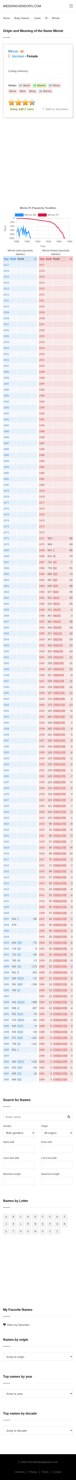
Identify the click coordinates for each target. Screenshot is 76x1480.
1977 (6, 502)
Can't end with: (49, 1158)
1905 (6, 930)
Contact (57, 1472)
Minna (56, 85)
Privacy (33, 1472)
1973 (6, 526)
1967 (6, 562)
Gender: (7, 1126)
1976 (6, 508)
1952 (6, 651)
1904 (6, 936)
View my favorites (18, 1324)
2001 (6, 360)
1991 (6, 419)
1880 (6, 1079)
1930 (6, 782)
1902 (6, 948)
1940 (6, 722)
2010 (6, 306)
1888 (6, 1032)
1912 (6, 889)
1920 (6, 841)
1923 (6, 823)
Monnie (47, 91)
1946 (6, 687)
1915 (6, 871)
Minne (12, 91)
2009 (6, 312)
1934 (6, 758)
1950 (6, 663)
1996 (6, 389)
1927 (6, 800)
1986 (6, 449)
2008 (6, 318)
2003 (6, 348)
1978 (6, 496)
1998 (6, 377)
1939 (6, 728)
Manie (26, 85)
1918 (6, 853)
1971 (6, 538)
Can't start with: (11, 1158)
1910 (6, 901)
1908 (6, 913)
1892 (6, 1008)
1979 (6, 490)
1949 (6, 669)
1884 (6, 1055)
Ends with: (46, 1142)
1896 (6, 984)
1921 (6, 835)
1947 (6, 681)
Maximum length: (50, 1174)
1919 (6, 847)
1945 (6, 693)
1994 (6, 401)
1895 (6, 990)
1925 (6, 812)
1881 (6, 1073)
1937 (6, 740)
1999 (6, 372)
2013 (6, 288)
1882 (6, 1067)
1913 (6, 883)
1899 (6, 966)
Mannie (41, 85)
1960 (6, 603)
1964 (6, 580)
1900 (6, 960)
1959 (6, 609)
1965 (6, 574)
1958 (6, 615)
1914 (6, 877)
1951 (6, 657)
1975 (6, 514)
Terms (45, 1472)
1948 (6, 675)
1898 (6, 972)
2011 (6, 300)
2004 (6, 342)
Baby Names (22, 18)
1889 (6, 1026)
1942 (6, 710)
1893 (6, 1002)
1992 (6, 413)
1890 (6, 1020)
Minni (23, 91)
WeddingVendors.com (22, 6)
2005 (6, 336)
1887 (6, 1037)
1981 (6, 479)
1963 (6, 586)
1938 (6, 734)
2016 (6, 270)
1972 (6, 532)
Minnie (13, 51)
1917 (6, 859)
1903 (6, 942)
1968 (6, 556)
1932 (6, 770)
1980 (6, 484)
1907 (6, 919)
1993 (6, 407)
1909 (6, 907)
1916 (6, 865)
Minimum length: (12, 1174)
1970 (6, 544)
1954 (6, 639)
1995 (6, 395)
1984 (6, 461)
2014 (6, 282)
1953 (6, 645)
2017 (6, 264)
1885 (6, 1049)
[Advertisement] (38, 161)
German (18, 56)
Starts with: (9, 1142)
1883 (6, 1061)
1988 (6, 437)
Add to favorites (57, 109)
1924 (6, 817)
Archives (20, 1472)
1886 (6, 1043)
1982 (6, 473)
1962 (6, 592)
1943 (6, 705)
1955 (6, 633)
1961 (6, 597)
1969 (6, 550)
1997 (6, 383)
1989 (6, 431)
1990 (6, 425)
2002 (6, 354)
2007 (6, 324)
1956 (6, 627)
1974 (6, 520)
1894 (6, 996)
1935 (6, 752)
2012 (6, 294)
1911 (6, 895)
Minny (32, 91)
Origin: (44, 1126)
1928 (6, 794)
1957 (6, 621)
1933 (6, 764)
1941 (6, 716)
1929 (6, 788)
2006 (6, 330)
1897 (6, 978)
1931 (6, 776)
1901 (6, 954)
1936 (6, 746)
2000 (6, 366)
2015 (6, 276)
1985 (6, 455)
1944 (6, 699)
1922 (6, 829)
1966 (6, 568)
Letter (37, 18)
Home (6, 18)
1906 (6, 925)
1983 (6, 467)
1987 (6, 443)
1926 (6, 806)
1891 (6, 1014)
